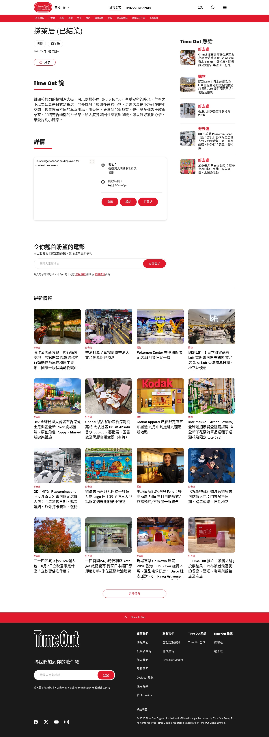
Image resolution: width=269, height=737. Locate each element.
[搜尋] (213, 7)
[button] (92, 161)
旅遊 (88, 19)
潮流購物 (99, 19)
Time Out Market (172, 660)
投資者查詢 (144, 651)
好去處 (51, 19)
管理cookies (144, 695)
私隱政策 (100, 275)
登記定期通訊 (171, 642)
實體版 (218, 642)
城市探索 (115, 8)
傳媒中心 (142, 642)
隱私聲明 (142, 669)
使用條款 (80, 275)
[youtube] (56, 722)
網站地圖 (142, 710)
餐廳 (61, 19)
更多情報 (135, 594)
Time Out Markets (138, 8)
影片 (110, 19)
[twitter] (46, 722)
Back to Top (138, 617)
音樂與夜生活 (138, 19)
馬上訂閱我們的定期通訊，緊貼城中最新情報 (63, 253)
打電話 (148, 202)
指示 (110, 202)
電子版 (218, 651)
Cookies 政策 (145, 678)
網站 (128, 202)
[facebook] (36, 722)
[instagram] (66, 722)
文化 (79, 19)
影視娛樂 (154, 19)
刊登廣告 (168, 651)
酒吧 (70, 19)
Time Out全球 (196, 642)
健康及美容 (122, 19)
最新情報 (39, 19)
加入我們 (142, 660)
